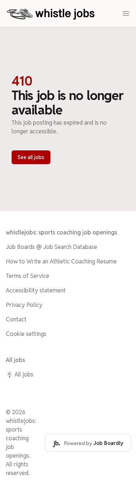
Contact (16, 319)
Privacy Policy (24, 305)
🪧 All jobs (19, 374)
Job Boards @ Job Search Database (51, 247)
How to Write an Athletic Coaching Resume (61, 261)
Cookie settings (26, 334)
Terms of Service (27, 276)
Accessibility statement (36, 290)
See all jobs (31, 157)
